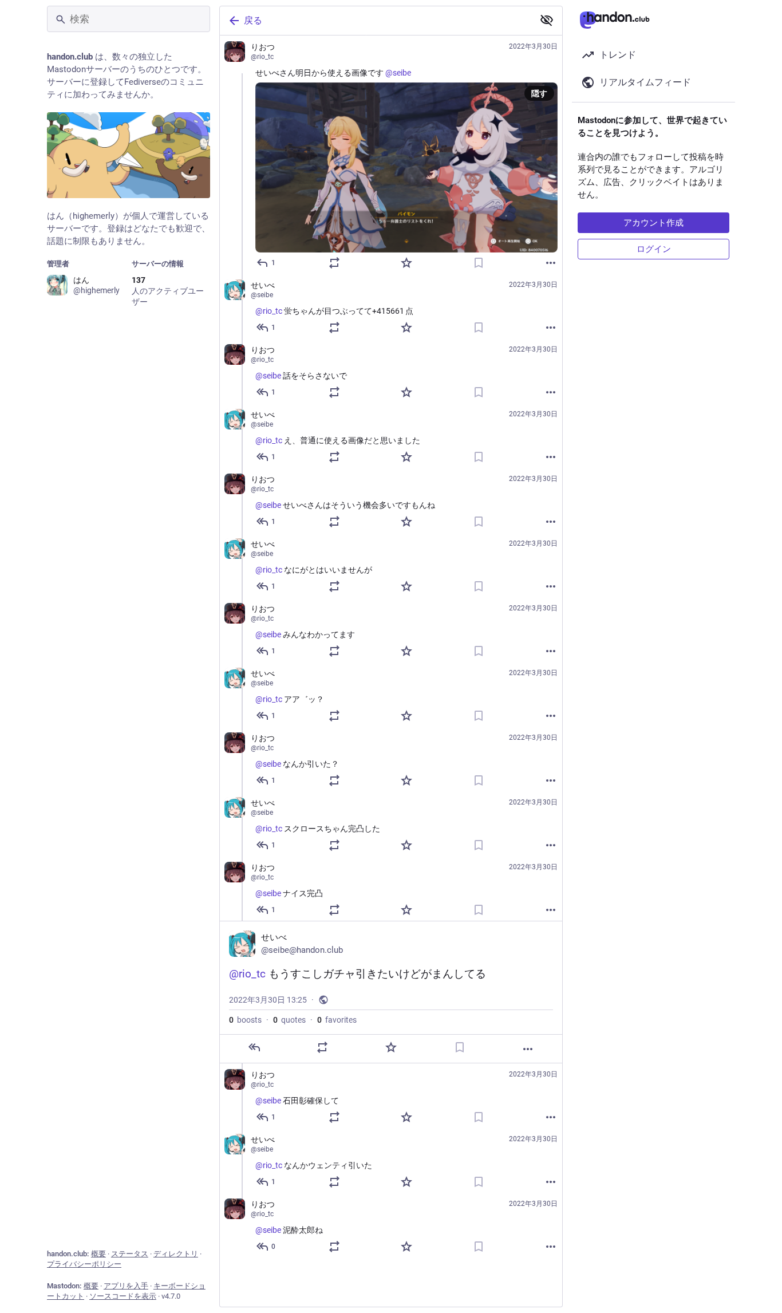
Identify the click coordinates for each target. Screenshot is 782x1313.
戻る (253, 20)
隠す (539, 93)
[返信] (254, 1047)
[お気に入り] (406, 263)
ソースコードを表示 (122, 1296)
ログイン (654, 249)
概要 (98, 1253)
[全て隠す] (546, 20)
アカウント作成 (653, 223)
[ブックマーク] (478, 263)
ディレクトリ (175, 1253)
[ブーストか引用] (334, 263)
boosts (245, 1019)
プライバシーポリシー (84, 1264)
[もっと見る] (551, 263)
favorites (337, 1019)
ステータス (129, 1253)
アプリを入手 (126, 1286)
